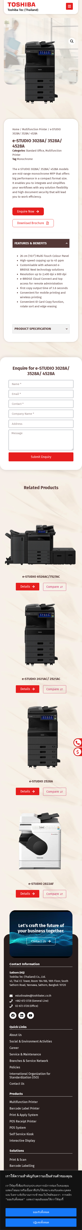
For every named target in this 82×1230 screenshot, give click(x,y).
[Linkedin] (21, 1015)
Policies (15, 1067)
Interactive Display (22, 1140)
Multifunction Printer (34, 129)
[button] (71, 41)
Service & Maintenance (25, 1054)
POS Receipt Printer (23, 1121)
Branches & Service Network (29, 1061)
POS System (18, 1127)
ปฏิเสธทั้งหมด (41, 1222)
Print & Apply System (24, 1115)
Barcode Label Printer (24, 1108)
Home (15, 129)
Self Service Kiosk (22, 1134)
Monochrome (25, 159)
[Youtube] (30, 1015)
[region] (41, 1200)
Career (14, 1048)
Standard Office (35, 150)
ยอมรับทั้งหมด (41, 1212)
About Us (16, 1035)
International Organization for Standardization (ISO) (30, 1075)
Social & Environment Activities (31, 1041)
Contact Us (17, 1083)
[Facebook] (13, 1015)
